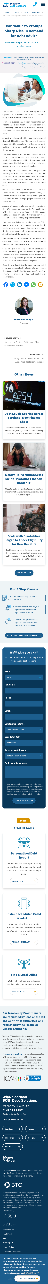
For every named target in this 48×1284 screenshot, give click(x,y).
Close (10, 1278)
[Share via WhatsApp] (33, 284)
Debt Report (7, 1242)
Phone (8, 697)
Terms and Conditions (11, 1251)
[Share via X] (12, 284)
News (17, 12)
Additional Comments (16, 762)
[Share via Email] (40, 284)
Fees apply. (7, 57)
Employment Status (14, 723)
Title (7, 671)
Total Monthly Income (15, 749)
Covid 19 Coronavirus (32, 12)
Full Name (10, 684)
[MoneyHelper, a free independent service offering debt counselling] (8, 63)
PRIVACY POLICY (31, 1273)
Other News (24, 374)
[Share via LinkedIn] (19, 284)
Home (7, 12)
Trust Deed (7, 1234)
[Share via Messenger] (26, 284)
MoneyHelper (22, 63)
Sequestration (8, 1229)
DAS (4, 1238)
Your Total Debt (12, 736)
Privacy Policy (34, 794)
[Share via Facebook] (5, 284)
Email (7, 710)
